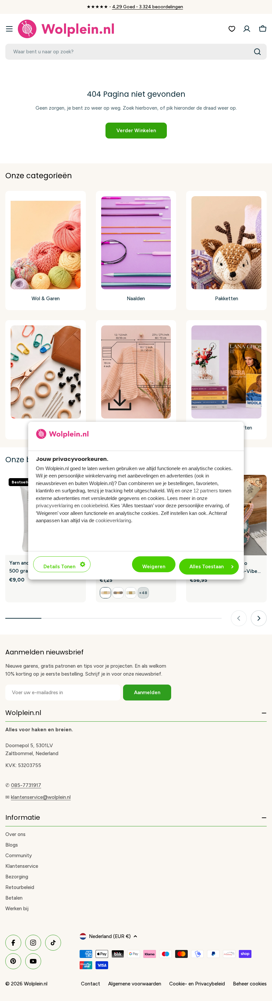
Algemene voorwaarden (134, 984)
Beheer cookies (250, 984)
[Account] (247, 29)
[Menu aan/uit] (9, 29)
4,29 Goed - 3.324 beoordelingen (147, 7)
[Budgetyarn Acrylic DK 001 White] (130, 592)
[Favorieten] (232, 29)
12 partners (205, 490)
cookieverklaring (113, 520)
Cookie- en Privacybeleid (197, 984)
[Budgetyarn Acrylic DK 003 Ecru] (105, 592)
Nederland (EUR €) (110, 936)
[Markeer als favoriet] (259, 483)
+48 (143, 592)
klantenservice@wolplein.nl (41, 797)
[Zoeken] (257, 52)
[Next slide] (259, 618)
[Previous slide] (239, 618)
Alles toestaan (206, 567)
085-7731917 (26, 785)
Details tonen (59, 567)
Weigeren (153, 567)
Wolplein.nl (35, 984)
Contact (90, 984)
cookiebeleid (94, 505)
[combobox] (136, 52)
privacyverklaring (54, 505)
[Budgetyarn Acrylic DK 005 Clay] (118, 592)
